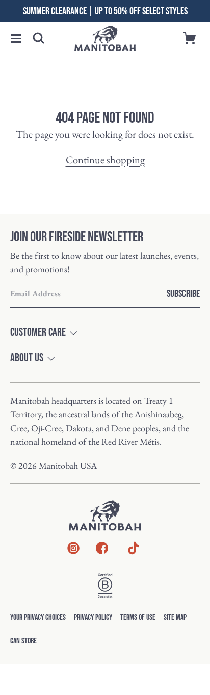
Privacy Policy (93, 618)
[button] (16, 38)
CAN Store (23, 641)
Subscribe (183, 294)
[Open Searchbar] (39, 38)
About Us (26, 358)
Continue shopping (105, 159)
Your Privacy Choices (38, 618)
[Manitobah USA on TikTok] (133, 553)
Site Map (175, 618)
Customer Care (38, 332)
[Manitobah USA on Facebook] (102, 550)
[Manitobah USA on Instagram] (73, 550)
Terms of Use (137, 618)
